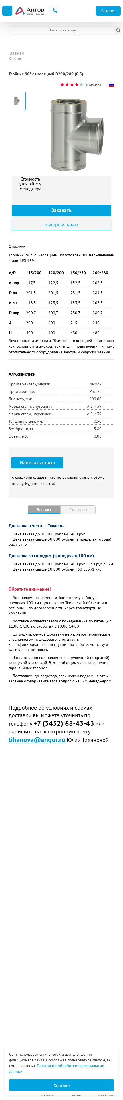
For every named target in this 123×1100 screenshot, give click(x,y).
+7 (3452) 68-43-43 (63, 723)
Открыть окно (22, 79)
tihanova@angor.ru (37, 739)
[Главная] (29, 10)
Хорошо (61, 1085)
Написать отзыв (37, 462)
